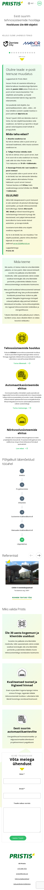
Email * (22, 789)
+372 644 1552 (22, 869)
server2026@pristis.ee (21, 243)
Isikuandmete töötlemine (22, 884)
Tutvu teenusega (20, 408)
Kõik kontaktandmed (22, 879)
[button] (32, 3)
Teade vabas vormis (22, 803)
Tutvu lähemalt (20, 363)
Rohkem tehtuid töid (22, 598)
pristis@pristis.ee (22, 874)
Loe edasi (20, 448)
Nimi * (22, 774)
